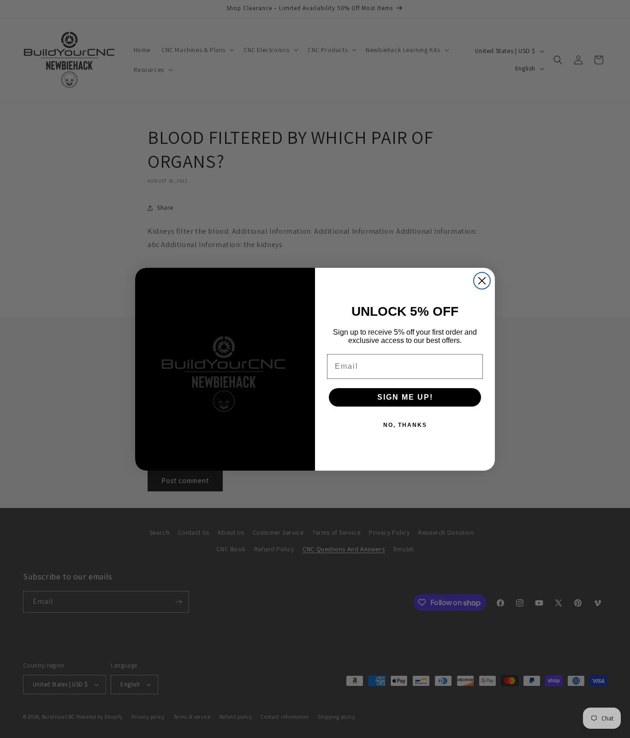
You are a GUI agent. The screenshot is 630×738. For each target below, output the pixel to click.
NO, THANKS (405, 425)
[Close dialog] (482, 280)
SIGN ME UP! (405, 397)
